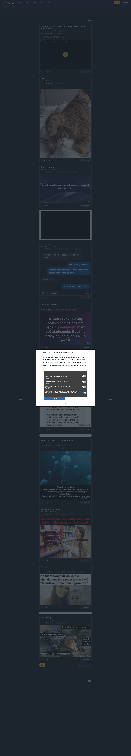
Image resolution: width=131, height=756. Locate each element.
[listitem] (65, 373)
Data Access (65, 403)
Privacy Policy (74, 403)
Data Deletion (57, 403)
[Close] (91, 352)
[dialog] (65, 378)
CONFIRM (54, 398)
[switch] (84, 376)
